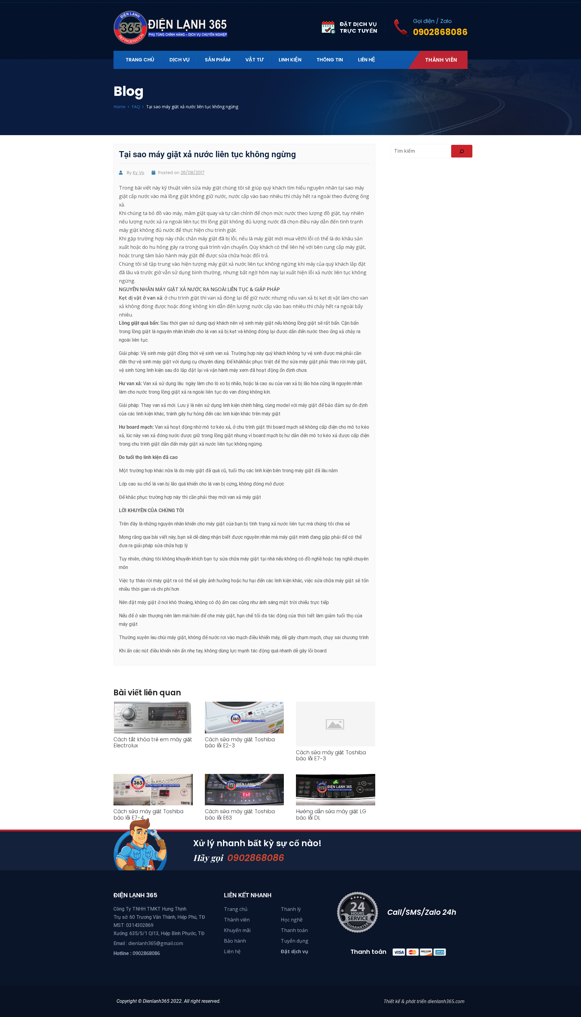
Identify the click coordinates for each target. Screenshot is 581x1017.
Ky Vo (138, 173)
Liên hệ (366, 59)
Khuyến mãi (237, 930)
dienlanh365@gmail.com (155, 943)
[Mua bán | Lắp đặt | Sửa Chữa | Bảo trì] (174, 27)
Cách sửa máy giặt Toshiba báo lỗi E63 (240, 814)
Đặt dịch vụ (294, 951)
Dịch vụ (179, 59)
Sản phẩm (217, 59)
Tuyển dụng (294, 940)
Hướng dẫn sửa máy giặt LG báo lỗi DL (331, 814)
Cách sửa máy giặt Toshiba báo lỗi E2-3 (240, 742)
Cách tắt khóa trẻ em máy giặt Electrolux (152, 742)
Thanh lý (291, 909)
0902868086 (255, 857)
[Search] (461, 151)
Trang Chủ (140, 59)
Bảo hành (235, 940)
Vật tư (254, 59)
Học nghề (292, 919)
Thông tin (330, 59)
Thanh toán (294, 930)
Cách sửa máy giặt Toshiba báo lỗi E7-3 (331, 755)
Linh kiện (290, 59)
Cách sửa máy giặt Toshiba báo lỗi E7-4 (148, 814)
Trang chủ (236, 909)
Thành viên (441, 59)
